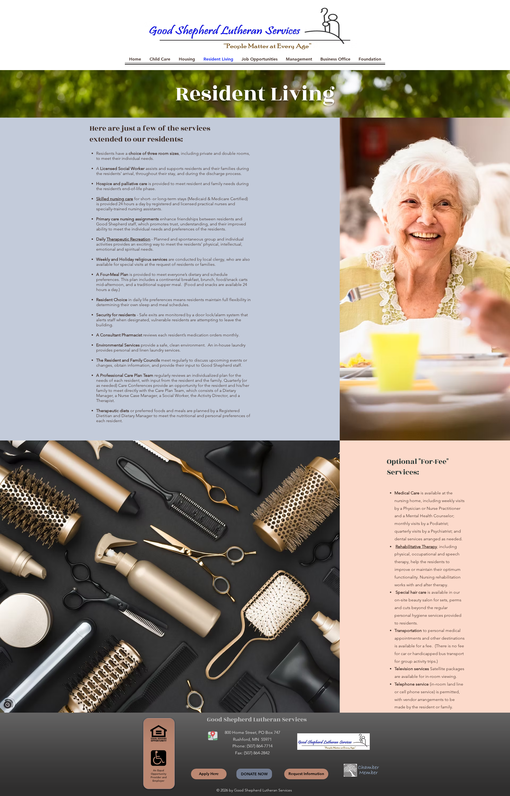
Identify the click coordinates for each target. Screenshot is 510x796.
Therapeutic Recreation (128, 239)
